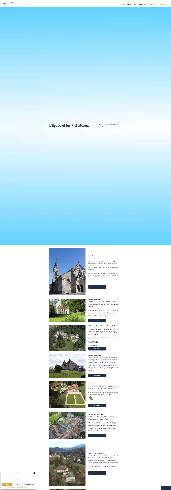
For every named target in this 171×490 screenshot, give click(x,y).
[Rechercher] (168, 4)
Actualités (157, 2)
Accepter (7, 484)
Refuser (18, 484)
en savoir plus (97, 287)
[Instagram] (147, 2)
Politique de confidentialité (22, 487)
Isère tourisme (94, 345)
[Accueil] (124, 4)
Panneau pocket (165, 2)
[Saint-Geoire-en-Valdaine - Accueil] (99, 124)
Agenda (151, 2)
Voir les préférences (29, 484)
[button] (33, 473)
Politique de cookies (12, 487)
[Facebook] (145, 2)
